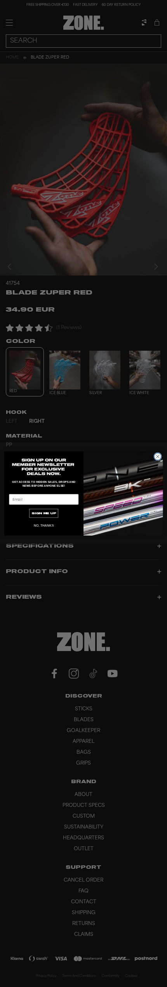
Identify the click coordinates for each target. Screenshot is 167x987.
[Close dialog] (157, 456)
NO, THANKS (44, 525)
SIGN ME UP (43, 513)
